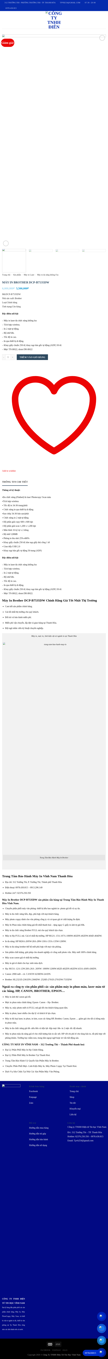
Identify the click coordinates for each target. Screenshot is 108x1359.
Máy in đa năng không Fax (47, 275)
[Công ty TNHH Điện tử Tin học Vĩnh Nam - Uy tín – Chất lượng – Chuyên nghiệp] (54, 20)
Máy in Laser (29, 275)
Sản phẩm (17, 275)
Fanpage (56, 1350)
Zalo (65, 1350)
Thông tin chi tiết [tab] (15, 482)
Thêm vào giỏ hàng (32, 357)
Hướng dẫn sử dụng (38, 1145)
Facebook (45, 1350)
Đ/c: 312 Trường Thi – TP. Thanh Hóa (85, 1132)
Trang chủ (6, 275)
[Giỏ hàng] (104, 20)
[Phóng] (6, 243)
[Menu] (3, 19)
